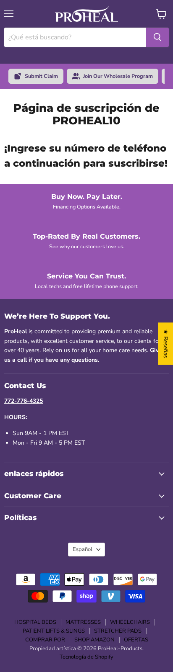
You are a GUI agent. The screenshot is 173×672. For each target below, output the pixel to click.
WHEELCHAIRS (130, 622)
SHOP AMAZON (94, 640)
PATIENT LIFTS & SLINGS (54, 631)
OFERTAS (136, 640)
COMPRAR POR (45, 640)
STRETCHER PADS (118, 631)
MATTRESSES (83, 622)
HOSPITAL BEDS (35, 622)
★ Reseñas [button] (166, 343)
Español (82, 549)
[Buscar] (157, 37)
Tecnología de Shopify (86, 657)
